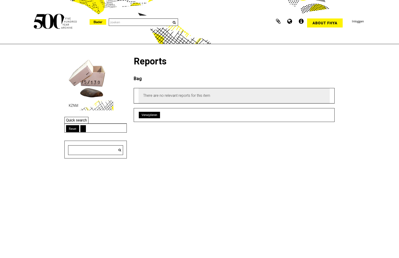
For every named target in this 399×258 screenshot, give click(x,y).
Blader (98, 22)
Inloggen (358, 21)
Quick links (301, 21)
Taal (290, 21)
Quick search (76, 120)
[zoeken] (119, 150)
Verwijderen (149, 115)
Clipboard (278, 21)
